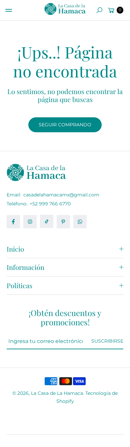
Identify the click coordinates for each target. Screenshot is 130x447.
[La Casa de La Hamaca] (65, 9)
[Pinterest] (63, 221)
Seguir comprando (65, 125)
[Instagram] (30, 221)
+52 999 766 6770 (50, 204)
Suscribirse (107, 341)
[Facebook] (13, 221)
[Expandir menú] (9, 10)
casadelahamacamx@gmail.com (60, 195)
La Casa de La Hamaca (57, 393)
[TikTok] (46, 221)
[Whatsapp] (80, 221)
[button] (99, 10)
